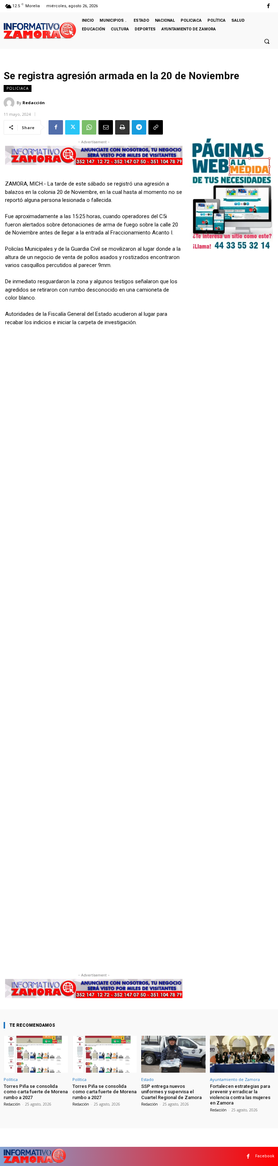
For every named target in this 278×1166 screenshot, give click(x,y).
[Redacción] (10, 102)
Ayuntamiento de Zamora (235, 1079)
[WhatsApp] (89, 127)
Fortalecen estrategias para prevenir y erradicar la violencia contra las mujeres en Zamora (240, 1095)
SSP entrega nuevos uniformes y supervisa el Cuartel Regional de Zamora (171, 1092)
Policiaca (18, 88)
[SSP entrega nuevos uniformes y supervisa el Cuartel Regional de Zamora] (173, 1054)
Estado (147, 1079)
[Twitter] (72, 127)
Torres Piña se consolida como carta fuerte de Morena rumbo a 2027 (36, 1092)
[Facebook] (268, 5)
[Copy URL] (155, 127)
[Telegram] (139, 127)
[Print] (122, 127)
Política (11, 1079)
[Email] (105, 127)
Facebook (264, 1156)
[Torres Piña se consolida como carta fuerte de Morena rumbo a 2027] (36, 1054)
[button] (266, 41)
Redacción (33, 102)
